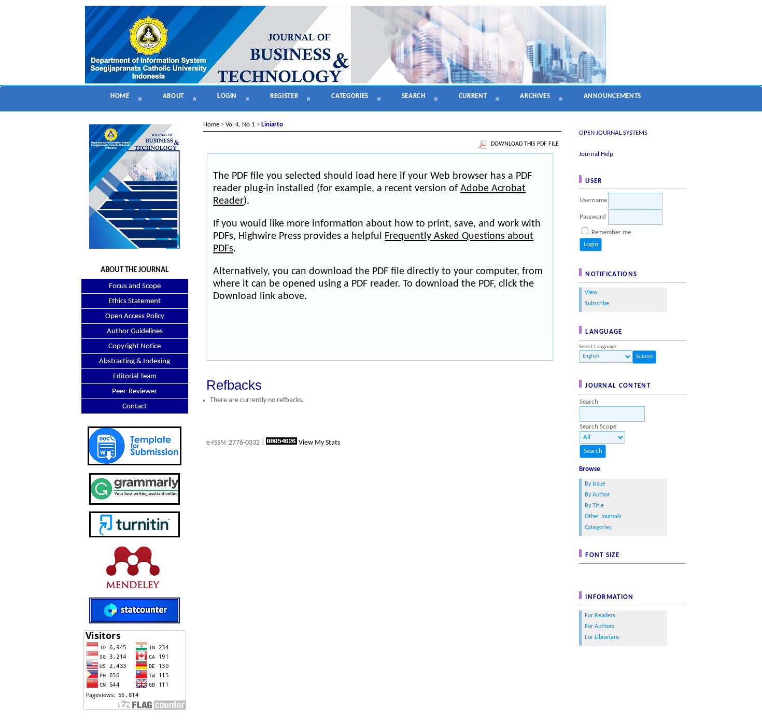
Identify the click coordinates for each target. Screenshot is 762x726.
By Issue (595, 484)
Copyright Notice (134, 346)
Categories (598, 527)
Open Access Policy (134, 316)
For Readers (600, 616)
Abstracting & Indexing (134, 361)
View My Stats (319, 443)
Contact (134, 406)
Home (120, 96)
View (591, 293)
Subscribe (597, 304)
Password (593, 216)
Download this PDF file (525, 144)
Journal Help (596, 154)
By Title (594, 506)
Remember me (611, 232)
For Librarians (602, 637)
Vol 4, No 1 (240, 124)
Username (593, 200)
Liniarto (272, 124)
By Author (597, 495)
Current (473, 96)
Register (284, 96)
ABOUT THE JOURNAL (134, 270)
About (173, 96)
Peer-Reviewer (134, 391)
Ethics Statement (134, 301)
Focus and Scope (135, 286)
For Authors (599, 626)
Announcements (612, 96)
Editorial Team (135, 376)
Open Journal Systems (613, 133)
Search (414, 96)
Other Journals (603, 517)
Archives (535, 96)
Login (227, 96)
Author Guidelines (135, 331)
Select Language (597, 347)
